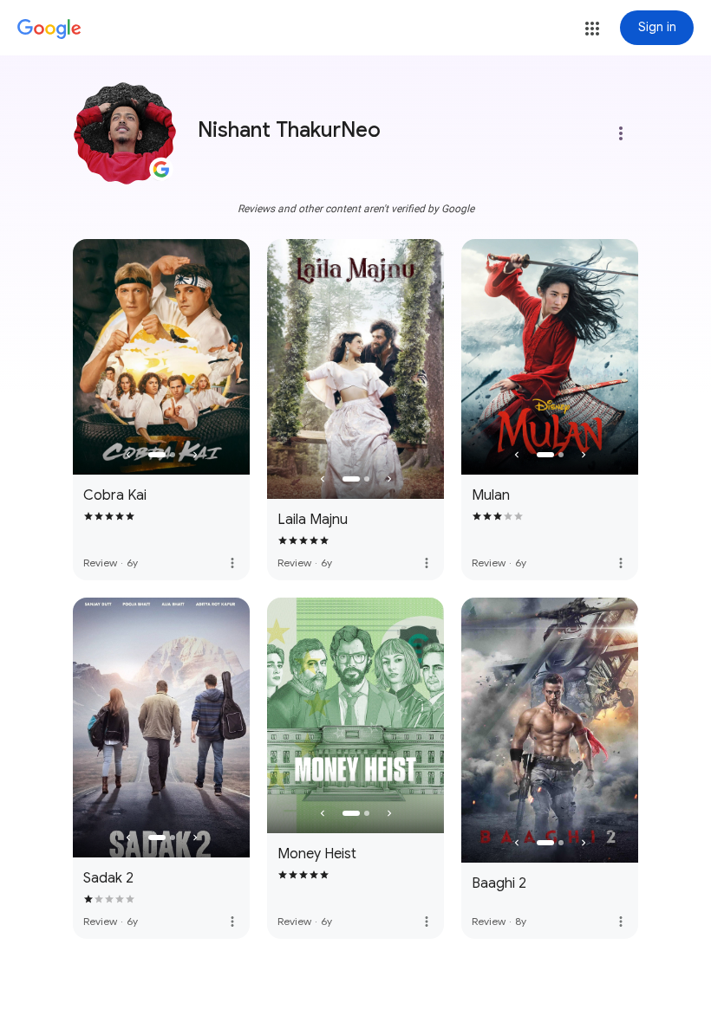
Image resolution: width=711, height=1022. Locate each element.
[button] (592, 28)
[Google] (49, 29)
